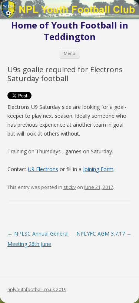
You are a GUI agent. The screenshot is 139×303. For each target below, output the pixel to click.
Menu (69, 53)
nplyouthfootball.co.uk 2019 (36, 289)
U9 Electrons (43, 169)
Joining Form (98, 169)
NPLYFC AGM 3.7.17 (104, 233)
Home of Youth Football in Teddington (69, 31)
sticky (69, 187)
